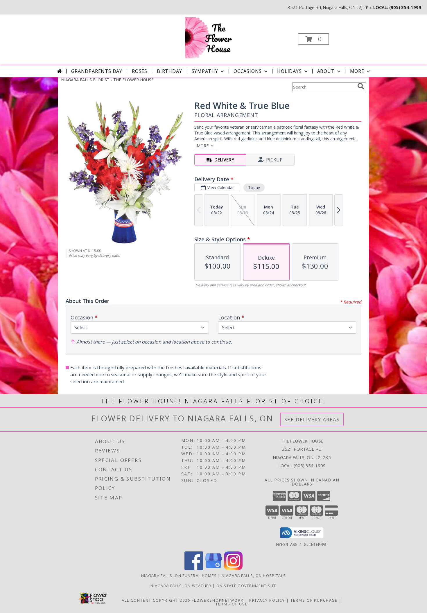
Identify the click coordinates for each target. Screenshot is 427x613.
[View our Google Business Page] (213, 568)
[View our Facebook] (193, 568)
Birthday (169, 71)
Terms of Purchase (314, 600)
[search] (361, 86)
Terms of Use (232, 604)
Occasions (248, 71)
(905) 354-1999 (405, 7)
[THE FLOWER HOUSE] (212, 37)
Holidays (289, 71)
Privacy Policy (267, 600)
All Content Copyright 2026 (156, 600)
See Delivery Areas (312, 419)
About (326, 71)
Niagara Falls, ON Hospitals (254, 575)
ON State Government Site (246, 585)
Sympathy (205, 71)
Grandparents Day (96, 71)
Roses (139, 71)
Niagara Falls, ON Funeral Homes (179, 575)
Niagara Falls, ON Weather (180, 585)
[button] (313, 39)
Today (254, 187)
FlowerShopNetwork (218, 600)
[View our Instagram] (233, 568)
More (357, 71)
